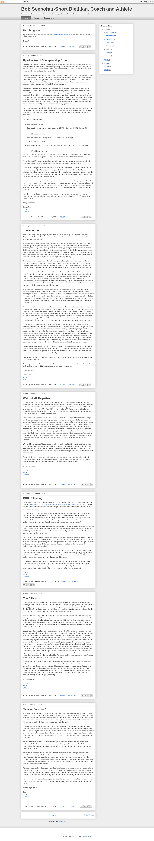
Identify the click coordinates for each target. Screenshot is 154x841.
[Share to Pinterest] (90, 47)
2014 (106, 63)
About (36, 18)
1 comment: (72, 46)
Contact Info (49, 18)
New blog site (31, 30)
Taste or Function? (34, 709)
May (108, 56)
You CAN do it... (33, 598)
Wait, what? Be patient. (37, 398)
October (109, 39)
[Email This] (80, 47)
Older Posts (89, 815)
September (110, 43)
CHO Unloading (32, 498)
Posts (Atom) (63, 821)
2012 (106, 70)
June (108, 53)
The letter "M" (31, 230)
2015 (106, 60)
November (110, 32)
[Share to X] (85, 47)
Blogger (89, 836)
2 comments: (72, 217)
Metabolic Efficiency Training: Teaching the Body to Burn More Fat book (56, 504)
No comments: (73, 484)
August (109, 46)
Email (25, 209)
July (107, 49)
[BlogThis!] (83, 47)
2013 (106, 67)
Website (26, 211)
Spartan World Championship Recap (45, 60)
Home (26, 18)
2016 (106, 30)
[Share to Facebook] (87, 47)
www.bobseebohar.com (62, 35)
